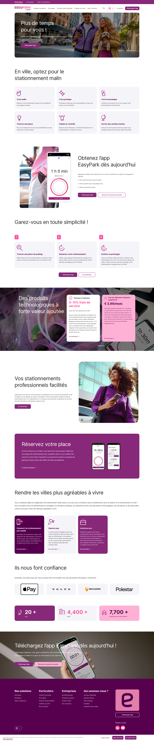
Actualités (87, 703)
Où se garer (42, 698)
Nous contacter (43, 706)
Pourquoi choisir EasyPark (46, 701)
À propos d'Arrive (89, 698)
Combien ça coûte (44, 703)
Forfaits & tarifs (66, 701)
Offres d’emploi (88, 701)
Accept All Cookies (130, 737)
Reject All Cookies (117, 737)
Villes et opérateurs (20, 701)
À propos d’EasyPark (90, 695)
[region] (77, 738)
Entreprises (18, 698)
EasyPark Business (67, 695)
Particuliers (18, 695)
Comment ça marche (45, 695)
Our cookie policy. (7, 739)
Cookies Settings (105, 737)
